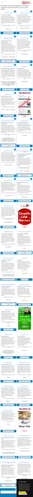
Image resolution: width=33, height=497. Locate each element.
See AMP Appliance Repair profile (8, 404)
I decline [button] (24, 492)
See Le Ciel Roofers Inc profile (8, 381)
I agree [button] (20, 492)
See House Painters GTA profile (8, 431)
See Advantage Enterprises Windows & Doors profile (8, 485)
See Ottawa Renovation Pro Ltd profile (8, 457)
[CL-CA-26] (24, 216)
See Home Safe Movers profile (25, 404)
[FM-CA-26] (24, 420)
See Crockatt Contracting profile (8, 253)
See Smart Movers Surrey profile (8, 175)
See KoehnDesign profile (8, 357)
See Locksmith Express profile (24, 145)
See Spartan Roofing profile (8, 329)
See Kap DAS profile (24, 279)
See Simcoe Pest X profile (24, 357)
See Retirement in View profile (24, 61)
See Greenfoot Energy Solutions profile (8, 279)
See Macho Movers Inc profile (8, 115)
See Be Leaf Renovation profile (25, 32)
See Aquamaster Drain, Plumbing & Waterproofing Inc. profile (8, 61)
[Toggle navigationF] (2, 492)
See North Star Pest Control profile (24, 304)
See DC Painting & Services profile (24, 381)
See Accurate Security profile (8, 200)
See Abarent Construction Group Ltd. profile (8, 145)
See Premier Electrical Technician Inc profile (8, 304)
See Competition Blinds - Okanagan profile (24, 253)
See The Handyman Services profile (8, 89)
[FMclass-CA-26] (24, 105)
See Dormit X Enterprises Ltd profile (24, 457)
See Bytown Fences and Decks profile (25, 200)
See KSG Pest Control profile (8, 32)
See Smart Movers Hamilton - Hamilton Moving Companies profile (24, 175)
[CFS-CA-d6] (24, 318)
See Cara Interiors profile (24, 89)
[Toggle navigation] (2, 2)
